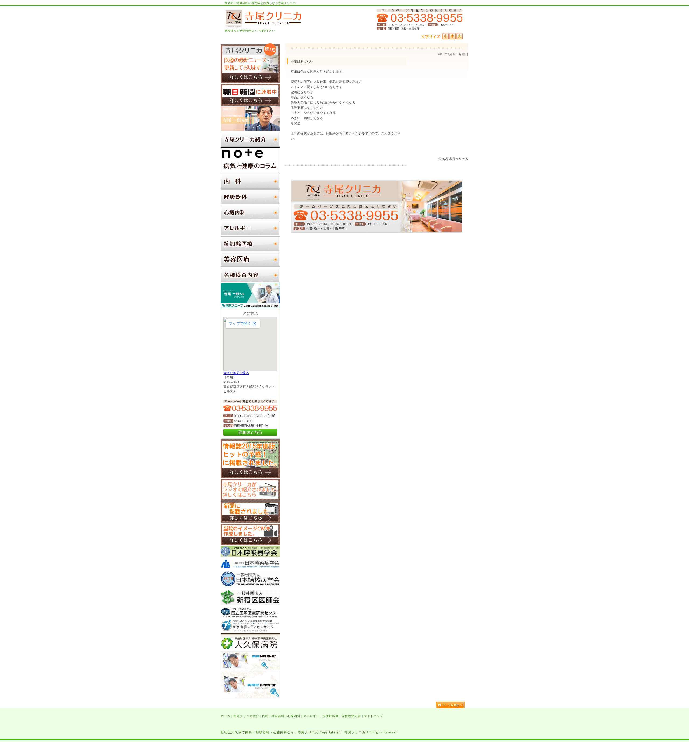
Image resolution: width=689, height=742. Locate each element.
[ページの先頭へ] (452, 705)
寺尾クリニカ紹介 (246, 716)
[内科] (250, 187)
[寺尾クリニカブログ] (250, 82)
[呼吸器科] (250, 203)
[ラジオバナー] (250, 499)
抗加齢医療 (330, 716)
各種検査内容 (351, 716)
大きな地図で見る (236, 373)
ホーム (225, 716)
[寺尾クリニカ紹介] (250, 145)
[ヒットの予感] (250, 477)
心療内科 (293, 716)
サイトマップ (373, 716)
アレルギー (311, 716)
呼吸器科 (278, 716)
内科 (265, 716)
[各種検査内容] (250, 281)
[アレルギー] (250, 234)
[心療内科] (250, 219)
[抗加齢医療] (250, 250)
